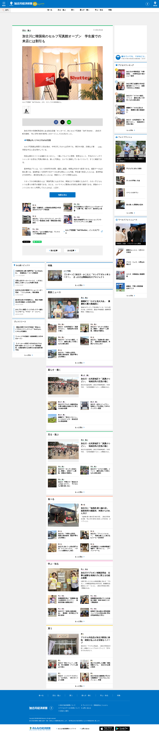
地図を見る (62, 195)
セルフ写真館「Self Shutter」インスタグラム (82, 231)
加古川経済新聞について (67, 705)
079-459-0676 (41, 134)
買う (72, 10)
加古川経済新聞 (21, 4)
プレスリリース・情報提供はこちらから (95, 705)
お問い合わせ (87, 708)
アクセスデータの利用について (70, 708)
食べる (49, 10)
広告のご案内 (64, 711)
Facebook (147, 4)
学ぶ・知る (99, 10)
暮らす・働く (85, 10)
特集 (110, 10)
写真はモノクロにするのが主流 (38, 140)
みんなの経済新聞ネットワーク (39, 728)
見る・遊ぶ (62, 10)
